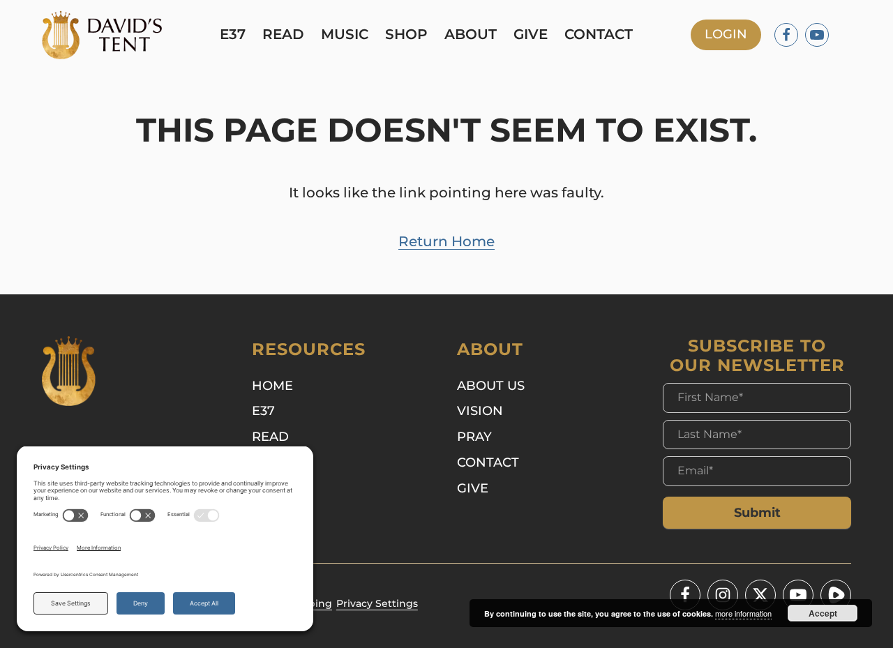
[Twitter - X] (760, 595)
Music (344, 35)
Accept (823, 613)
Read (283, 35)
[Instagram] (722, 595)
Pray (474, 436)
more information (743, 613)
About (470, 35)
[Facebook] (786, 35)
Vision (480, 410)
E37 (233, 35)
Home (272, 385)
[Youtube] (817, 35)
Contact (598, 35)
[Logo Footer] (69, 371)
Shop (406, 35)
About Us (491, 385)
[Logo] (102, 34)
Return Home (446, 241)
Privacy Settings (377, 603)
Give (530, 35)
